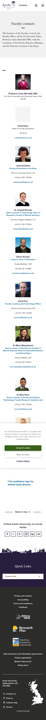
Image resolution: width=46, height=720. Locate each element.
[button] (36, 5)
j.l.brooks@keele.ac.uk (23, 229)
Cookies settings (23, 461)
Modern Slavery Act (23, 661)
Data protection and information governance (23, 654)
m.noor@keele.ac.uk (23, 409)
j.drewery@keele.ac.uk (23, 182)
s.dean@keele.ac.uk (23, 138)
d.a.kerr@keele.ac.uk (23, 317)
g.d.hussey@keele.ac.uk (23, 273)
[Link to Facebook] (7, 534)
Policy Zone (23, 665)
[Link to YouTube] (19, 534)
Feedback (23, 607)
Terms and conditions (23, 603)
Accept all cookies (23, 448)
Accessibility (23, 600)
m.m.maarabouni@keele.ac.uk (23, 367)
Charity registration (23, 658)
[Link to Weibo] (38, 534)
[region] (23, 445)
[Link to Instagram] (26, 534)
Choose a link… (11, 576)
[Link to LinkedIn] (32, 534)
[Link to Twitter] (13, 534)
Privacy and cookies (23, 596)
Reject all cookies (23, 455)
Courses (23, 5)
